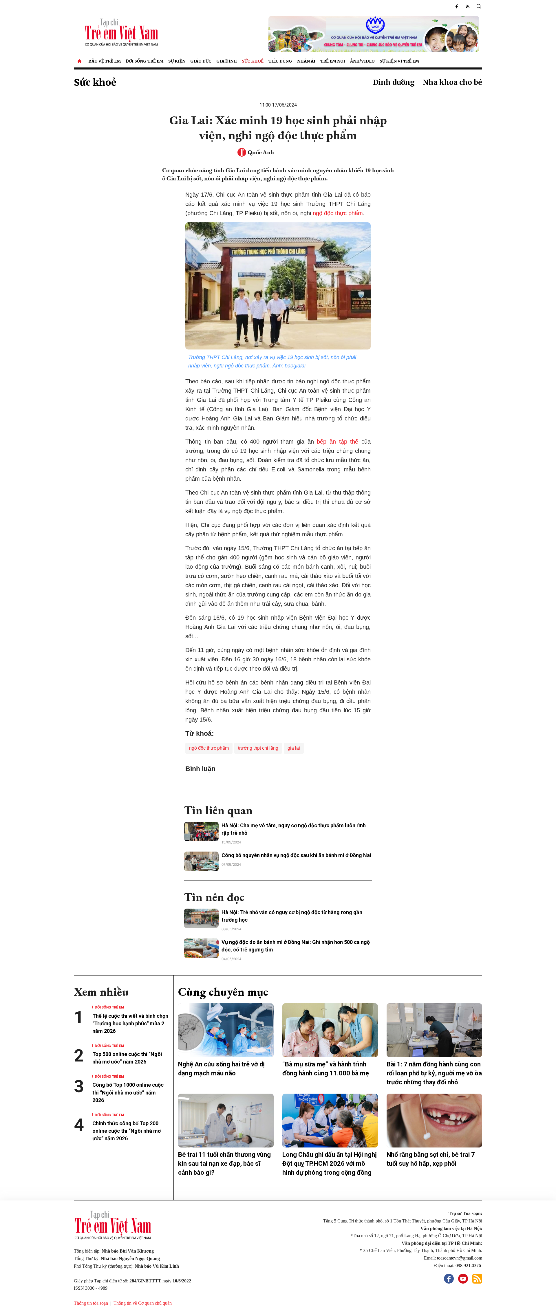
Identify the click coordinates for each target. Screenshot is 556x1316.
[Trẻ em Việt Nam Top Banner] (330, 34)
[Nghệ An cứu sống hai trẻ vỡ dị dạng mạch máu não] (226, 1030)
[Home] (80, 61)
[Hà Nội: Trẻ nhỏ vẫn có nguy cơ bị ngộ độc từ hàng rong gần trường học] (201, 918)
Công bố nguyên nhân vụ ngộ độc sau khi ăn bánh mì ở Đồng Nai (296, 855)
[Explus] (278, 786)
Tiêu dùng (280, 61)
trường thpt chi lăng (258, 748)
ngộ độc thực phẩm (338, 213)
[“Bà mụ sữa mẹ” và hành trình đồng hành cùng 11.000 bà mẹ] (330, 1030)
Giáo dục (200, 61)
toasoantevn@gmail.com (459, 1257)
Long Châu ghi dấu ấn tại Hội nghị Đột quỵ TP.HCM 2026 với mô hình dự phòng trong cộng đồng (329, 1163)
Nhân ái (306, 61)
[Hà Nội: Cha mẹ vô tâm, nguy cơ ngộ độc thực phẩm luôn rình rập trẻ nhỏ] (201, 831)
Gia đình (226, 61)
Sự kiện (176, 61)
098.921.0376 (469, 1265)
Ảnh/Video (362, 61)
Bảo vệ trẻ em (104, 61)
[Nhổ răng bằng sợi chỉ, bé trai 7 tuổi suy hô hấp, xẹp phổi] (434, 1120)
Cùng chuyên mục (223, 991)
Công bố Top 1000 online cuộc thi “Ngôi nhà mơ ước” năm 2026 (128, 1092)
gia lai (294, 748)
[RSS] (467, 6)
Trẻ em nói (332, 61)
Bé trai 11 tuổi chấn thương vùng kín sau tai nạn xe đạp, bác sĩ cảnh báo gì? (224, 1163)
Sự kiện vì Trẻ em (399, 61)
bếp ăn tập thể (337, 441)
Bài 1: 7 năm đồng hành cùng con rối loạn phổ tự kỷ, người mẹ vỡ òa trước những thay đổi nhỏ (434, 1073)
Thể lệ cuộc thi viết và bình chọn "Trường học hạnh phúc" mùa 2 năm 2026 (130, 1023)
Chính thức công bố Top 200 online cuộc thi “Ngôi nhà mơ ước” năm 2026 (126, 1130)
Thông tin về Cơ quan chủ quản (143, 1303)
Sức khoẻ (253, 61)
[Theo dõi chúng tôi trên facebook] (456, 6)
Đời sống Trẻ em (144, 61)
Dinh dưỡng (394, 82)
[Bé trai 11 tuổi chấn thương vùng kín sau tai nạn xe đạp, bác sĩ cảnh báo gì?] (226, 1120)
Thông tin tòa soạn (91, 1303)
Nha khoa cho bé (452, 82)
